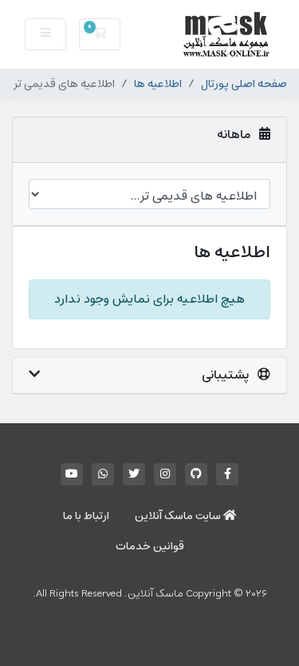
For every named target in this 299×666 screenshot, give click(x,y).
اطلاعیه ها (158, 84)
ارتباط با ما (86, 516)
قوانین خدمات (150, 547)
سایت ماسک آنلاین (179, 516)
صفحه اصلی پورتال (244, 84)
